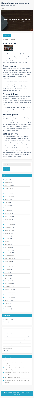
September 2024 (9, 230)
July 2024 (7, 236)
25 (20, 342)
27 (28, 342)
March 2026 (8, 182)
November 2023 (9, 258)
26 (24, 342)
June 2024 (7, 238)
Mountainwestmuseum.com (15, 3)
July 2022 (7, 303)
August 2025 (8, 199)
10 (16, 336)
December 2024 (9, 222)
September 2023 (9, 264)
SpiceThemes (17, 394)
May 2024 (7, 241)
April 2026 (7, 179)
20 (28, 339)
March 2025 (8, 213)
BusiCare (26, 392)
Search (7, 169)
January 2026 (8, 188)
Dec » (8, 350)
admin (6, 39)
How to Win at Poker (10, 43)
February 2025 (8, 216)
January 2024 (8, 252)
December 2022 (9, 289)
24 (16, 342)
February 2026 (8, 185)
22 (7, 342)
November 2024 (9, 224)
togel (6, 322)
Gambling (12, 39)
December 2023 (9, 255)
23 (12, 342)
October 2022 (8, 295)
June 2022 (7, 306)
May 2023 (7, 275)
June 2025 (7, 205)
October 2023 (8, 261)
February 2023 (8, 283)
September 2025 (9, 196)
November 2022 (9, 292)
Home (10, 21)
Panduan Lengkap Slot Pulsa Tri (12, 377)
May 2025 (7, 208)
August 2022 (8, 300)
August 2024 (8, 233)
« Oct (4, 350)
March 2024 (8, 247)
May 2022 (7, 309)
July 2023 (7, 269)
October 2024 (8, 227)
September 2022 (9, 297)
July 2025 (7, 202)
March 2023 (8, 281)
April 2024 (7, 244)
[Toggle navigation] (3, 8)
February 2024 (8, 250)
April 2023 (7, 278)
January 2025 (8, 219)
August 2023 (8, 266)
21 (4, 342)
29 (7, 345)
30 (12, 345)
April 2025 (7, 210)
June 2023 (7, 272)
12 (24, 336)
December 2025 (9, 191)
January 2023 (8, 286)
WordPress (16, 392)
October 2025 (8, 194)
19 (24, 339)
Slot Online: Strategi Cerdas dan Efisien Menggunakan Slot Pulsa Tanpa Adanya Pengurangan (14, 363)
